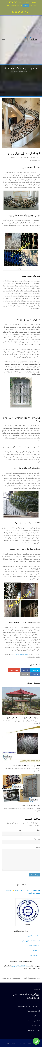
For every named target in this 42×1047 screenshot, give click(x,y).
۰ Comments (34, 160)
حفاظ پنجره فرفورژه (22, 654)
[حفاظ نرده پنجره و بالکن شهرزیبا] (21, 788)
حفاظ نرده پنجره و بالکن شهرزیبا (30, 805)
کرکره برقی (15, 965)
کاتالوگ (26, 5)
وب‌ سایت (37, 838)
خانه (30, 71)
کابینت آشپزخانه (35, 1025)
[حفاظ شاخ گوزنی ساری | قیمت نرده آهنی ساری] (21, 744)
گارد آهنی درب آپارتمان (33, 1010)
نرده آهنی (37, 1015)
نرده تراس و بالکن (11, 1043)
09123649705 (11, 2)
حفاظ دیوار (23, 157)
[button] (35, 670)
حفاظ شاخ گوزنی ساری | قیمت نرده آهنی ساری (25, 765)
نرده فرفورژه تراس (34, 955)
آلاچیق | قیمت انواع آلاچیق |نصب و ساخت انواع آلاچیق (23, 717)
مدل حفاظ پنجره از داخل (31, 977)
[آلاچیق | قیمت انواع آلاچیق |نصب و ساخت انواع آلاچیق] (21, 701)
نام (20, 830)
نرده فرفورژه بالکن (34, 945)
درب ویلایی (22, 1043)
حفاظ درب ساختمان (34, 1020)
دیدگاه (37, 847)
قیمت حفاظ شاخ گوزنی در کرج (31, 940)
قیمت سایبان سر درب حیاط (12, 977)
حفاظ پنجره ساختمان (34, 935)
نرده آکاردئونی (36, 950)
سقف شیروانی (31, 1043)
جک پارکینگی (24, 965)
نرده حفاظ (13, 157)
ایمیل (38, 830)
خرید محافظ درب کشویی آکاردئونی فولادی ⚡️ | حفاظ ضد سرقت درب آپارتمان (22, 891)
